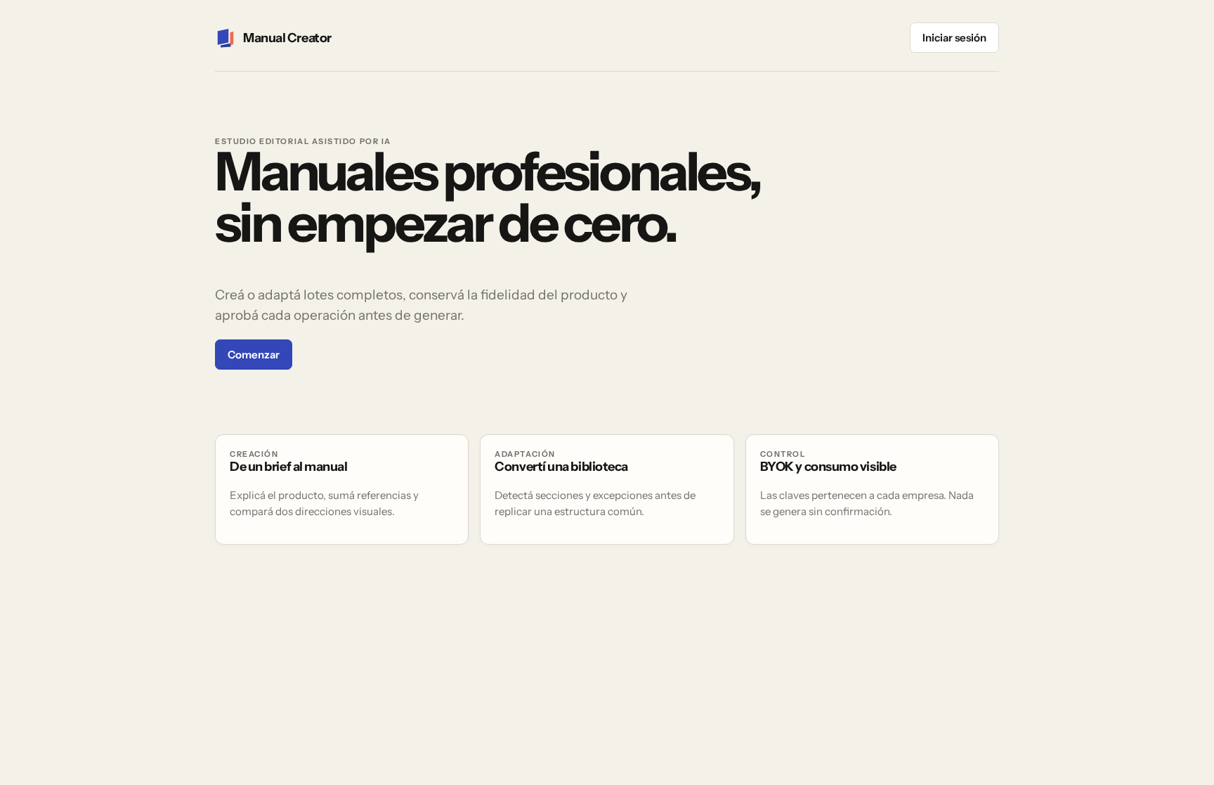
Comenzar (254, 354)
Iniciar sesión (954, 37)
